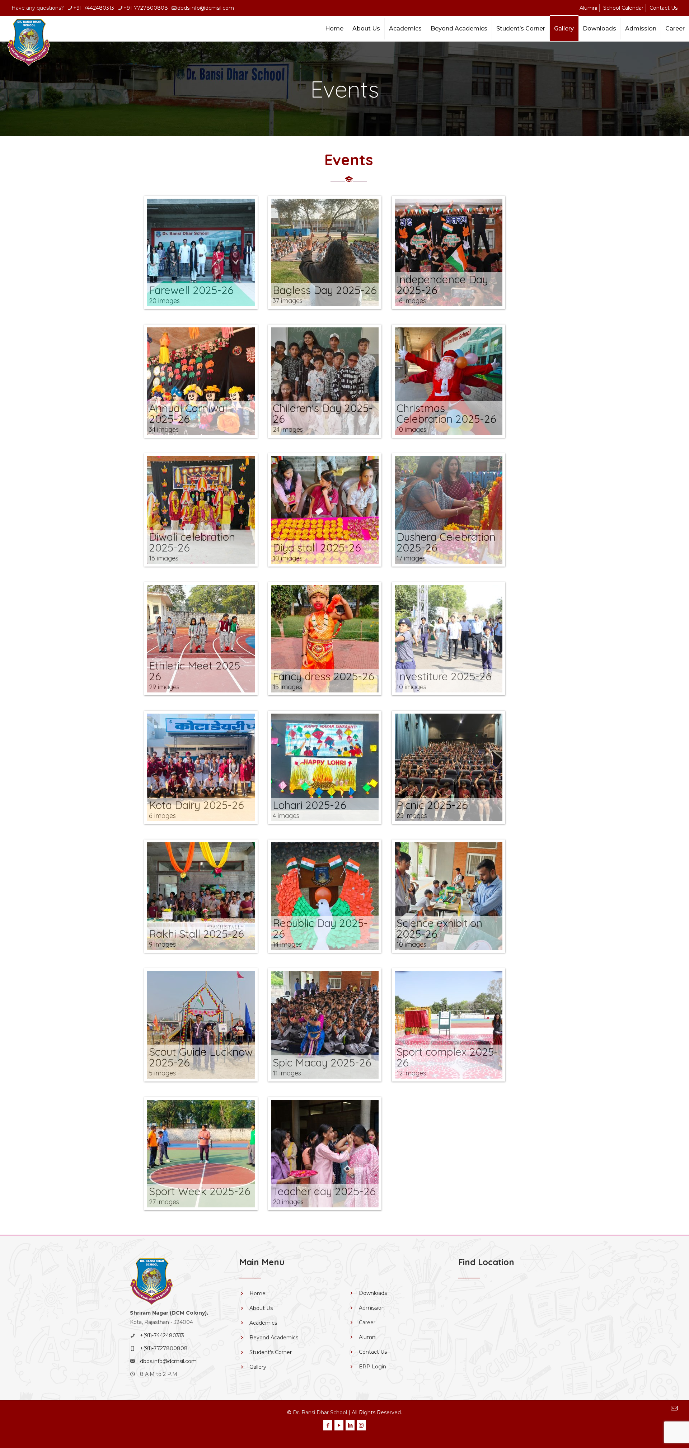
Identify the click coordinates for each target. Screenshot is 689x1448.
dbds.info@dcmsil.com (205, 8)
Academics (263, 1323)
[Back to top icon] (651, 1430)
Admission (372, 1308)
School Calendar (623, 8)
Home (257, 1293)
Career (367, 1322)
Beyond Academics (273, 1337)
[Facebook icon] (327, 1425)
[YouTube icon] (338, 1425)
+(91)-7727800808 (164, 1348)
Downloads (373, 1293)
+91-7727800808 (145, 8)
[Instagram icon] (361, 1425)
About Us (261, 1308)
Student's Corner (270, 1352)
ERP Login (372, 1366)
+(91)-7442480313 (162, 1335)
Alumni (588, 8)
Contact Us (664, 8)
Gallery (257, 1367)
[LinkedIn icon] (350, 1425)
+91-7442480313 (93, 8)
